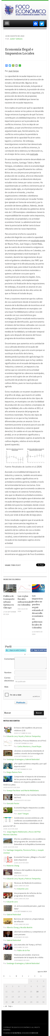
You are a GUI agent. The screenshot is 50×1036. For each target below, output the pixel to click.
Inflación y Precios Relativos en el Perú (30, 740)
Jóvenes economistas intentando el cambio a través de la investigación (29, 752)
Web (6, 687)
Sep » (10, 1006)
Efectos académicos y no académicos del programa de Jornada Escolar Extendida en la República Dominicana (30, 842)
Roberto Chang (13, 865)
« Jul (5, 1006)
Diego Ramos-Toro (14, 772)
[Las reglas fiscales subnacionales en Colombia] (24, 589)
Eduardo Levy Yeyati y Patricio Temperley (24, 736)
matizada (34, 154)
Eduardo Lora (22, 888)
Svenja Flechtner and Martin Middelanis (23, 790)
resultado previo (38, 240)
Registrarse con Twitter (15, 650)
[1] (16, 318)
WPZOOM (34, 1033)
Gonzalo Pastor (13, 803)
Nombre (7, 672)
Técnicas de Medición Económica (27, 883)
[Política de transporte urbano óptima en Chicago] (9, 589)
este (21, 554)
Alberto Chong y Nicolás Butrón (19, 927)
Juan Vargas (13, 71)
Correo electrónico (9, 679)
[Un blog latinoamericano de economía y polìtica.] (25, 9)
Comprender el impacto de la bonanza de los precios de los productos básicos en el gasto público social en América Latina (24, 780)
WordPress (16, 1033)
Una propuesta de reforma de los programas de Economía (28, 894)
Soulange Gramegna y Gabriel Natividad (23, 759)
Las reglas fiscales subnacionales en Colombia (24, 600)
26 (13, 1002)
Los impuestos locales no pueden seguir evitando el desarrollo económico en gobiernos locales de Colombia (37, 612)
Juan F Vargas (16, 39)
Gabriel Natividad (14, 914)
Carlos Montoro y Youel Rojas (29, 746)
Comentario (9, 659)
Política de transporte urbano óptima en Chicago (9, 602)
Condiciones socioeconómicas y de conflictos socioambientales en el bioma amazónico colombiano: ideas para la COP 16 (23, 822)
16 (37, 991)
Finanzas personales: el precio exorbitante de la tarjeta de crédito (28, 956)
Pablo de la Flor (23, 950)
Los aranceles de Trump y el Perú (27, 944)
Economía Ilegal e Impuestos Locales (19, 51)
